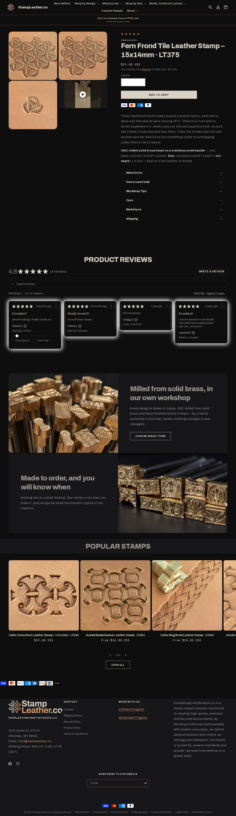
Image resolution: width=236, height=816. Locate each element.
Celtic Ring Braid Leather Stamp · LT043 (187, 635)
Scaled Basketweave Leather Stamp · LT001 (115, 635)
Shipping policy (139, 812)
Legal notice (182, 812)
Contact (69, 709)
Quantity (125, 75)
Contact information (161, 812)
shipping (145, 69)
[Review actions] (56, 306)
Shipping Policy (73, 715)
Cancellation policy (202, 812)
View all (118, 665)
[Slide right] (125, 655)
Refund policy (82, 812)
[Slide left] (110, 655)
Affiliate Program (131, 709)
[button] (86, 3)
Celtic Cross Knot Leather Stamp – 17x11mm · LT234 (44, 635)
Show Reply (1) (22, 340)
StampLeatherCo (41, 812)
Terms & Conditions (76, 734)
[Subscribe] (145, 783)
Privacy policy (100, 812)
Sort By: (199, 293)
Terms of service (119, 812)
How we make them (150, 436)
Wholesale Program (133, 717)
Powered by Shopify (61, 812)
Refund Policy (72, 721)
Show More (196, 326)
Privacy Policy (72, 728)
